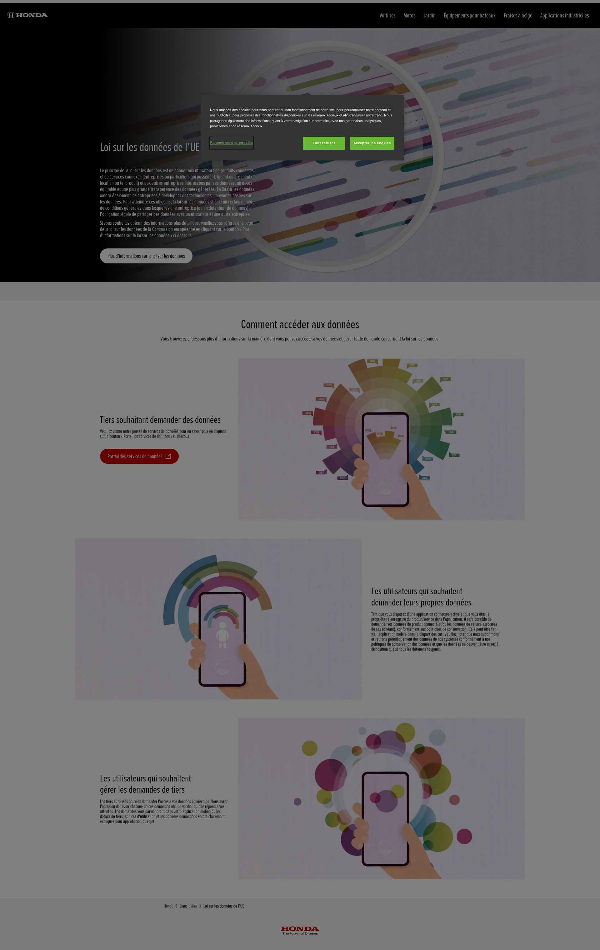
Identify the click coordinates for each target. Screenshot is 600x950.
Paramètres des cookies (231, 142)
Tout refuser (324, 143)
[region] (302, 127)
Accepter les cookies (372, 143)
